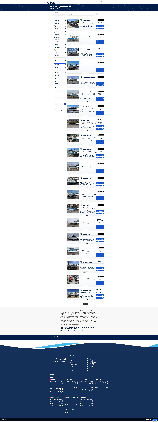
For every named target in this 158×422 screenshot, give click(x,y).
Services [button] (71, 366)
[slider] (55, 89)
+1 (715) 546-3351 (75, 402)
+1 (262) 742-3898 (60, 401)
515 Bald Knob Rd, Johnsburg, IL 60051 (58, 382)
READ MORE (90, 55)
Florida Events (92, 364)
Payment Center (104, 1)
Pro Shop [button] (71, 370)
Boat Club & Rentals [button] (73, 364)
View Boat (98, 28)
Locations (110, 1)
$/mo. (100, 49)
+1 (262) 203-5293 (105, 383)
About (90, 358)
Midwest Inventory (80, 1)
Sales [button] (71, 358)
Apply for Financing (96, 1)
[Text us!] (155, 420)
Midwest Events (92, 363)
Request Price (101, 34)
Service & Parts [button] (73, 368)
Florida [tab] (56, 377)
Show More (85, 303)
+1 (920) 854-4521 (75, 383)
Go (64, 104)
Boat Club (91, 360)
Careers (91, 359)
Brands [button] (71, 360)
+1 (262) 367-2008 (90, 383)
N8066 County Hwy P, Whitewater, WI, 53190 (88, 400)
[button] (68, 23)
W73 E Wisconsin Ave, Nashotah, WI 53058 (88, 382)
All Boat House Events (93, 362)
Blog (90, 365)
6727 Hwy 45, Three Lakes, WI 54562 (73, 401)
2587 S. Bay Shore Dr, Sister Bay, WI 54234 (73, 382)
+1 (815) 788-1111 (60, 383)
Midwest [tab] (52, 377)
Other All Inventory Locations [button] (60, 336)
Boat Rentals (91, 361)
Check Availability (100, 26)
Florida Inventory (88, 1)
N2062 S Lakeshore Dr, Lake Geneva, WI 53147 (103, 382)
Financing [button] (71, 362)
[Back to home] (51, 2)
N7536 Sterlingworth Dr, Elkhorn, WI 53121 (58, 400)
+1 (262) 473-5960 (90, 401)
